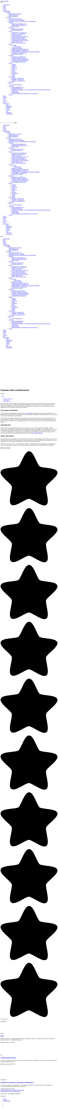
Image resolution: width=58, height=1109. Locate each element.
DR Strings (14, 69)
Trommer (11, 55)
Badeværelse (9, 106)
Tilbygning (8, 112)
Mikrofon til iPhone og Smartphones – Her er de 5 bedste (24, 93)
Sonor (13, 70)
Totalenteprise (9, 113)
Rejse (4, 98)
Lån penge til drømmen (7, 398)
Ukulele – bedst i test (16, 35)
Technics (14, 64)
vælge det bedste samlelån (36, 433)
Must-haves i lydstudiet (17, 47)
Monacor (14, 72)
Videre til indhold (4, 1)
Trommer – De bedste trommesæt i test (20, 59)
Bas (10, 83)
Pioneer (13, 74)
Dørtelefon (8, 107)
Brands (10, 63)
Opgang (8, 110)
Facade (7, 108)
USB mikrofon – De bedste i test (19, 53)
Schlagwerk (14, 66)
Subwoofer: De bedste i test (15, 18)
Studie (10, 44)
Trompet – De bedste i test (18, 78)
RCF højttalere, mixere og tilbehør (16, 20)
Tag (7, 111)
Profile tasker (15, 91)
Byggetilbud (6, 103)
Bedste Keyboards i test (17, 30)
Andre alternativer (7, 401)
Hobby (5, 97)
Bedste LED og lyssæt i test (15, 13)
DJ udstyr (11, 22)
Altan (7, 104)
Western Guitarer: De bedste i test (19, 39)
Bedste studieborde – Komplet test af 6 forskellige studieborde (26, 51)
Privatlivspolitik (6, 1101)
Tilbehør (11, 85)
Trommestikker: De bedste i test (19, 61)
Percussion (11, 82)
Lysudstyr (8, 12)
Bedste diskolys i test (13, 15)
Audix (13, 68)
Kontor (5, 9)
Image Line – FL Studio (17, 54)
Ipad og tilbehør (15, 92)
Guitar (10, 31)
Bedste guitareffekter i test (17, 87)
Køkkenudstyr (6, 4)
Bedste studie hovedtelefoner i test (19, 25)
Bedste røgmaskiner (13, 16)
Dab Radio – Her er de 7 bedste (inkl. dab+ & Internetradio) (22, 21)
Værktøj (5, 101)
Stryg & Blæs (12, 77)
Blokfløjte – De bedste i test (18, 79)
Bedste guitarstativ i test (17, 41)
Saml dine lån (6, 399)
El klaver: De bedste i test (17, 28)
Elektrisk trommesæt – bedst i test (19, 58)
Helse (4, 96)
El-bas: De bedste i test (17, 84)
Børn (4, 6)
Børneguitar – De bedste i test (18, 34)
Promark (14, 65)
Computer (14, 45)
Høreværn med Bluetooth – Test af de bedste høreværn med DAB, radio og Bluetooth (31, 89)
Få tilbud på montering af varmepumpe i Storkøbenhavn (17, 1082)
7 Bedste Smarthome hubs (8, 1057)
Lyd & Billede (6, 11)
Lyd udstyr (8, 17)
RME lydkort (18, 46)
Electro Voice (15, 73)
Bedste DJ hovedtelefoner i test (19, 23)
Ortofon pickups (15, 26)
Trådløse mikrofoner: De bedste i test (20, 49)
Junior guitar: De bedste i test (18, 37)
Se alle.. (13, 75)
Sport (4, 8)
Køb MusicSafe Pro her (17, 88)
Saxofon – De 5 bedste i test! (18, 80)
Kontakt (5, 1099)
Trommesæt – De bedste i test (18, 56)
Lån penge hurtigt (29, 413)
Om (4, 1098)
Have (4, 7)
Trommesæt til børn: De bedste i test (20, 60)
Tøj (4, 99)
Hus (4, 102)
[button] (29, 2)
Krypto (10, 94)
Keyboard (11, 27)
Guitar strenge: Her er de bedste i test (20, 40)
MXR (2, 1036)
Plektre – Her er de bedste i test (19, 42)
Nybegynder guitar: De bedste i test (20, 36)
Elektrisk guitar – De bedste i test (19, 32)
